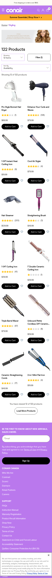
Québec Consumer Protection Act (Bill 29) (20, 548)
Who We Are (7, 473)
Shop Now (6, 523)
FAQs (4, 506)
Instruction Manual (10, 510)
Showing (6, 55)
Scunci (5, 481)
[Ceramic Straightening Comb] (13, 359)
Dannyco (6, 486)
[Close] (48, 555)
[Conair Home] (14, 10)
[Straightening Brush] (39, 200)
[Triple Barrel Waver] (13, 305)
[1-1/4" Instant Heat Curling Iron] (13, 145)
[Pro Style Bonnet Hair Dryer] (13, 91)
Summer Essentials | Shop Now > (25, 17)
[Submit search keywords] (38, 10)
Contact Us (7, 536)
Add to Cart (10, 126)
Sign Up (26, 461)
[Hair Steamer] (13, 200)
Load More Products (26, 411)
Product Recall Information (14, 518)
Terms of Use (30, 450)
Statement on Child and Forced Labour (19, 540)
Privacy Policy (8, 527)
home (4, 25)
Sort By (6, 66)
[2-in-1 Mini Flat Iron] (39, 359)
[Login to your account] (42, 10)
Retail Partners (8, 490)
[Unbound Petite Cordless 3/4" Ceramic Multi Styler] (39, 305)
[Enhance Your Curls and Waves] (39, 91)
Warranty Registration (11, 514)
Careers (5, 494)
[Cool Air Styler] (39, 145)
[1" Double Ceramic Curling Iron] (39, 251)
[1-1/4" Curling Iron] (13, 251)
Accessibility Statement (12, 544)
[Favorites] (21, 126)
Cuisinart (6, 477)
